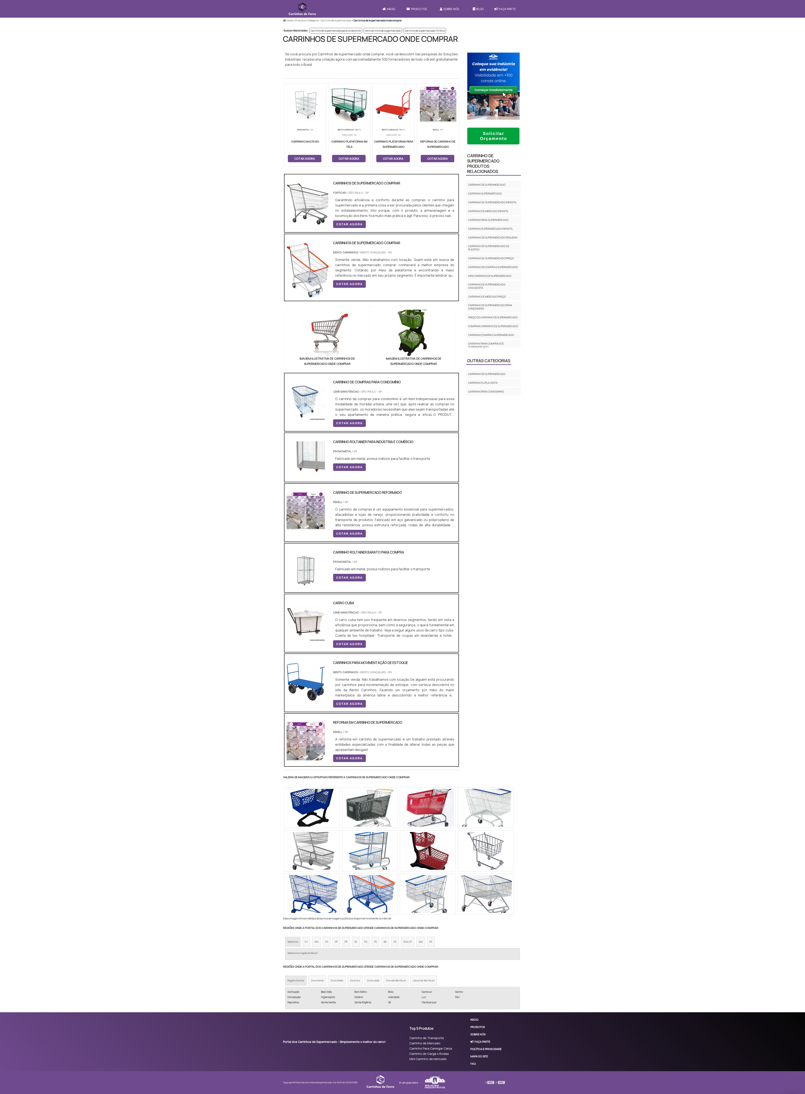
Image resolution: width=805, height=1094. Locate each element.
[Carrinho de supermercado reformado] (306, 527)
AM (421, 942)
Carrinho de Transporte (426, 1038)
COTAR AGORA (349, 224)
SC (355, 942)
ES (326, 942)
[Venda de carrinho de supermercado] (427, 894)
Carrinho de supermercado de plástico (488, 247)
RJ (306, 942)
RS (365, 942)
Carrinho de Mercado (424, 1043)
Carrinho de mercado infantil (488, 211)
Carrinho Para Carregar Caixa (430, 1048)
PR (346, 942)
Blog (480, 9)
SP (336, 942)
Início (391, 9)
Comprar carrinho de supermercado (493, 326)
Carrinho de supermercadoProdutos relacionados (483, 163)
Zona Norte (317, 980)
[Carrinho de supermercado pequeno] (427, 851)
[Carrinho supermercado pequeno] (485, 808)
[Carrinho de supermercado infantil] (370, 851)
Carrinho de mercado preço (487, 296)
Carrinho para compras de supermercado (486, 345)
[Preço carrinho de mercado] (370, 894)
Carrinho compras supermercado (491, 335)
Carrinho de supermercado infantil (492, 202)
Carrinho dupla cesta (483, 383)
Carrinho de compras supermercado (493, 267)
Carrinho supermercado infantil (490, 229)
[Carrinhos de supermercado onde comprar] (327, 333)
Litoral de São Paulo (424, 980)
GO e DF (407, 942)
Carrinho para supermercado (488, 220)
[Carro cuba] (306, 638)
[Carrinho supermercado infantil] (312, 894)
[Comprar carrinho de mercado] (427, 808)
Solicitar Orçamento (493, 136)
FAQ (473, 1063)
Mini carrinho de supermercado (383, 30)
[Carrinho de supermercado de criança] (312, 851)
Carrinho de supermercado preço (491, 258)
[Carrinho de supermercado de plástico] (370, 808)
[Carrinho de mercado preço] (312, 808)
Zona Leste (373, 980)
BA (385, 942)
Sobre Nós (451, 9)
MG (316, 942)
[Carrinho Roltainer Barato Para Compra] (306, 587)
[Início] (302, 9)
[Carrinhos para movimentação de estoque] (306, 698)
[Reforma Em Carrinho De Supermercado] (306, 757)
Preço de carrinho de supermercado (493, 317)
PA (430, 942)
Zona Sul (355, 980)
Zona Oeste (336, 980)
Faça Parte (507, 9)
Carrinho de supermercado (486, 185)
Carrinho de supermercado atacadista (486, 286)
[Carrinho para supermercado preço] (485, 894)
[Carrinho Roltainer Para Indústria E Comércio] (306, 477)
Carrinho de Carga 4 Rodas (429, 1053)
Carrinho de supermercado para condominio (335, 30)
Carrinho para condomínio (486, 391)
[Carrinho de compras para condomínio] (306, 417)
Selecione (292, 942)
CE (395, 942)
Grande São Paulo (396, 980)
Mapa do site (479, 1056)
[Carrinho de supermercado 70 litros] (485, 851)
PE (375, 942)
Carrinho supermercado (485, 193)
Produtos (419, 9)
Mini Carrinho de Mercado (428, 1059)
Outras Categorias (488, 360)
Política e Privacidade (485, 1049)
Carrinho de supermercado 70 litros (425, 30)
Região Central (295, 980)
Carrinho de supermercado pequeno (492, 237)
